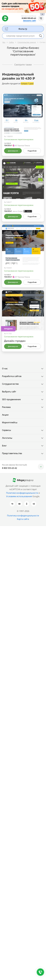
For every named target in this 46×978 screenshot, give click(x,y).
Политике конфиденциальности (22, 492)
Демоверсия (13, 151)
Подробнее (32, 151)
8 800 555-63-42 (29, 18)
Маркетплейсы (9, 422)
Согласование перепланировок (18, 139)
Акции (5, 414)
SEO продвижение (11, 399)
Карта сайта (23, 519)
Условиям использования (19, 496)
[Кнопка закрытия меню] (44, 2)
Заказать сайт (29, 21)
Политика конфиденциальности (23, 515)
